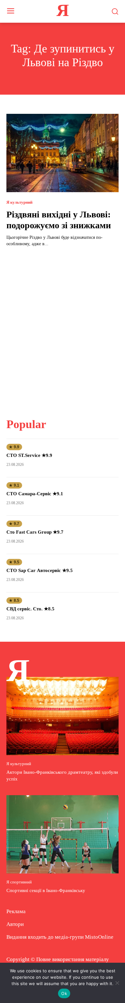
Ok (64, 993)
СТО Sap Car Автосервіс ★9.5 (39, 570)
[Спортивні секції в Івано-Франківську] (62, 834)
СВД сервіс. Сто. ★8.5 (30, 608)
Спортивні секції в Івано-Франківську (45, 890)
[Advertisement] (62, 328)
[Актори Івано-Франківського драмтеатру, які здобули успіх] (62, 716)
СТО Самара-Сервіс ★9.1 (34, 493)
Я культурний (19, 202)
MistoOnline (99, 937)
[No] (117, 983)
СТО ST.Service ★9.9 (29, 455)
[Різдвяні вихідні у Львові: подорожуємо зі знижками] (62, 153)
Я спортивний (19, 882)
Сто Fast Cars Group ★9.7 (34, 532)
